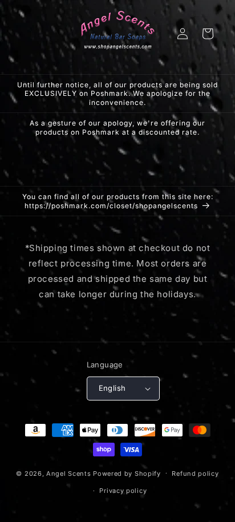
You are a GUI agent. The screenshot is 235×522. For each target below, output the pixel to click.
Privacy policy (123, 491)
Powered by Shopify (127, 473)
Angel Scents (68, 473)
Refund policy (195, 474)
